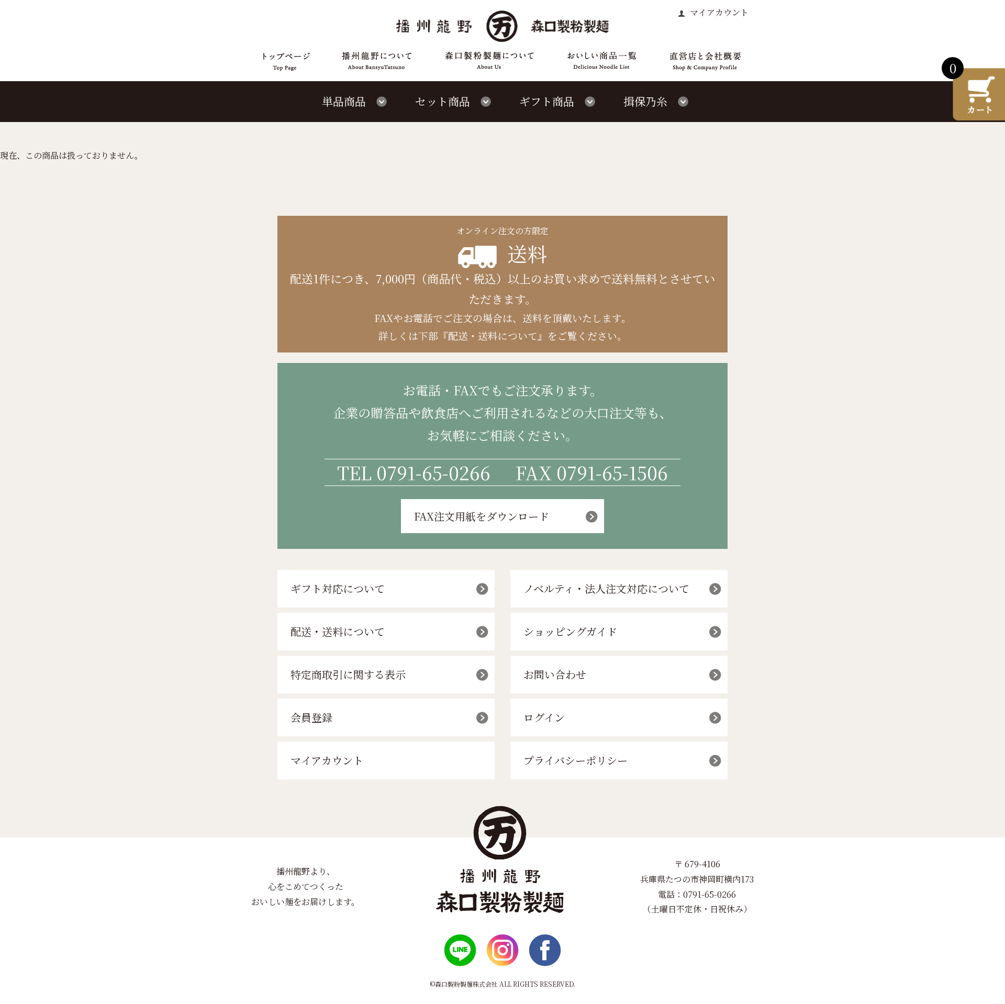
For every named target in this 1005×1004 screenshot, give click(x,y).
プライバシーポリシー (575, 760)
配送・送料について (338, 631)
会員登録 (311, 717)
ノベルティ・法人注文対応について (606, 588)
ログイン (544, 717)
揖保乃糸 (645, 101)
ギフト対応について (338, 588)
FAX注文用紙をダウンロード (481, 516)
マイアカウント (718, 12)
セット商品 (442, 101)
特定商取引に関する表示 (348, 674)
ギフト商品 (546, 101)
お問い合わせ (554, 674)
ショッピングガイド (570, 631)
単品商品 (344, 101)
